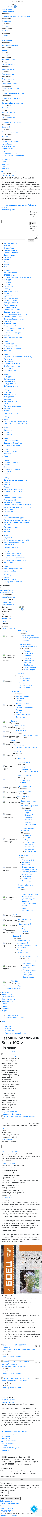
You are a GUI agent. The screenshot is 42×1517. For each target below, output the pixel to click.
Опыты (6, 404)
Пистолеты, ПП (10, 500)
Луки (6, 456)
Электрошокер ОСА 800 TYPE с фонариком (18, 1349)
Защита (7, 467)
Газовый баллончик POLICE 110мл (14, 1381)
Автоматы (8, 359)
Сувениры (6, 55)
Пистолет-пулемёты (12, 364)
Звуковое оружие (9, 60)
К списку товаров (8, 1163)
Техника (7, 408)
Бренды (4, 1445)
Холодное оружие (9, 69)
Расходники (8, 509)
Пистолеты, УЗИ (10, 346)
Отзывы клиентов (8, 146)
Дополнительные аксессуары (13, 93)
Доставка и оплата (8, 171)
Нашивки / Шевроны (12, 469)
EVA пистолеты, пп (11, 386)
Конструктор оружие (10, 45)
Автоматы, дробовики (12, 348)
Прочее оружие (10, 371)
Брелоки (7, 432)
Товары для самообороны (14, 542)
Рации (6, 487)
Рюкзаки (7, 474)
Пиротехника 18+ (8, 117)
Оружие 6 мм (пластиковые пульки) (16, 16)
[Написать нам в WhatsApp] (9, 6)
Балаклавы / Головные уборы (15, 424)
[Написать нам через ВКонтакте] (15, 6)
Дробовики (8, 368)
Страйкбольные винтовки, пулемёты (18, 505)
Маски (4, 50)
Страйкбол (5, 159)
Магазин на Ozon (10, 571)
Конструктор (9, 397)
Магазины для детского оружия (16, 522)
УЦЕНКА (5, 137)
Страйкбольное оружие (11, 98)
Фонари (7, 532)
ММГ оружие (9, 545)
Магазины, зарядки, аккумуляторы (17, 507)
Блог (3, 166)
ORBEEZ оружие (8, 11)
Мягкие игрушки (10, 401)
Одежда (7, 465)
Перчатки (7, 471)
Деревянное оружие (9, 84)
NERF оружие (7, 40)
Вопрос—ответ (7, 148)
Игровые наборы (8, 113)
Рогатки (5, 31)
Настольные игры (11, 413)
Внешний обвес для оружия (12, 103)
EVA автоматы (9, 379)
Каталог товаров (7, 9)
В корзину (5, 1356)
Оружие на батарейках (13, 443)
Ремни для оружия (11, 527)
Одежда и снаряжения (10, 88)
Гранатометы (9, 512)
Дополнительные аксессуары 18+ (17, 540)
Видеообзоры (6, 144)
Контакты (5, 169)
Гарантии (5, 164)
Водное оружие (8, 79)
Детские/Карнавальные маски (15, 421)
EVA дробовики (10, 384)
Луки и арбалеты (8, 64)
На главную (5, 1436)
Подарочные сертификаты (12, 122)
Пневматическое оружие (11, 132)
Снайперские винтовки (13, 366)
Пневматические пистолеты (15, 560)
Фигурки (7, 411)
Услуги (4, 151)
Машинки (7, 399)
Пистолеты (8, 361)
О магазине (5, 1438)
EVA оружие (6, 21)
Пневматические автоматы (14, 555)
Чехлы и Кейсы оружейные (14, 492)
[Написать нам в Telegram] (12, 6)
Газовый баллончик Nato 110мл (13, 1366)
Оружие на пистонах (12, 445)
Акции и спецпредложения (11, 1448)
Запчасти (5, 108)
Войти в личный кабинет (10, 1498)
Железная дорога (10, 394)
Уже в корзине (15, 1356)
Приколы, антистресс (12, 406)
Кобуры (7, 485)
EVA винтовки (9, 381)
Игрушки (5, 26)
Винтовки (7, 350)
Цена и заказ (16, 1114)
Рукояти (7, 529)
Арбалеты (8, 454)
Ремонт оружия (11, 153)
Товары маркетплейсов (11, 141)
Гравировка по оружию (14, 155)
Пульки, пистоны (8, 74)
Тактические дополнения (13, 489)
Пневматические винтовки (14, 558)
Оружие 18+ (6, 127)
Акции (3, 162)
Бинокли (7, 482)
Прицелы (7, 525)
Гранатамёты (7, 36)
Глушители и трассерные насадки (17, 520)
